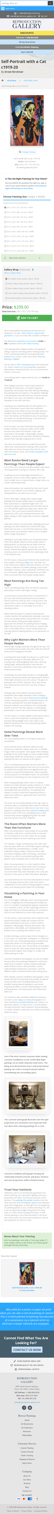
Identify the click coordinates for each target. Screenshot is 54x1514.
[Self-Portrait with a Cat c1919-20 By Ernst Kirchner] (27, 1284)
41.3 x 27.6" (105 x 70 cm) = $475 (20, 236)
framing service (29, 364)
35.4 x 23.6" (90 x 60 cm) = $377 (20, 222)
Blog (27, 1487)
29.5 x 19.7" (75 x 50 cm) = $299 (20, 207)
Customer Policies (40, 1511)
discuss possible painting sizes (25, 1002)
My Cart (44, 16)
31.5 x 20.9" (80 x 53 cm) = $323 (20, 212)
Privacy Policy (26, 1511)
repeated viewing (37, 810)
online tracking (33, 343)
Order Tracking (27, 1455)
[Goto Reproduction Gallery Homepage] (3, 80)
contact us (18, 367)
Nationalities (27, 1435)
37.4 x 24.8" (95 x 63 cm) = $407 (20, 226)
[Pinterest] (30, 1408)
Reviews (27, 1483)
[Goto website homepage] (27, 27)
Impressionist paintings (38, 698)
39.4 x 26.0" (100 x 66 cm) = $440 (20, 231)
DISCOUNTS (27, 33)
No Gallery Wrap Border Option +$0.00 (23, 279)
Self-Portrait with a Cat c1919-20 (15, 86)
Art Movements (27, 1424)
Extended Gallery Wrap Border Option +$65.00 (26, 298)
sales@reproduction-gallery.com (27, 1402)
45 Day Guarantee (27, 42)
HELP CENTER (27, 52)
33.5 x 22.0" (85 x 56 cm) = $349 (20, 217)
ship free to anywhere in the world (21, 341)
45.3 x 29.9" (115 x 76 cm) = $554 (20, 246)
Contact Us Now (27, 1350)
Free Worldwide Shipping (27, 47)
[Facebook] (24, 1408)
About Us (27, 1476)
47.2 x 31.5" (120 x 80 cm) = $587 (20, 251)
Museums (27, 1431)
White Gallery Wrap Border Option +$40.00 (25, 283)
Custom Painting (27, 1448)
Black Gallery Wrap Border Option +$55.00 (25, 288)
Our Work (27, 1480)
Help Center (27, 1463)
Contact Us (27, 1491)
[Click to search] (50, 3)
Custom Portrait (27, 1452)
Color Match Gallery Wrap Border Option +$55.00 (28, 293)
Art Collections (27, 1428)
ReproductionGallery (27, 1380)
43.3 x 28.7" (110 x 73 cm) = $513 (20, 241)
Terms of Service (13, 1511)
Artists (27, 1420)
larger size (29, 562)
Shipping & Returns (27, 1459)
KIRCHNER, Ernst (30, 80)
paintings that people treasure (27, 1200)
